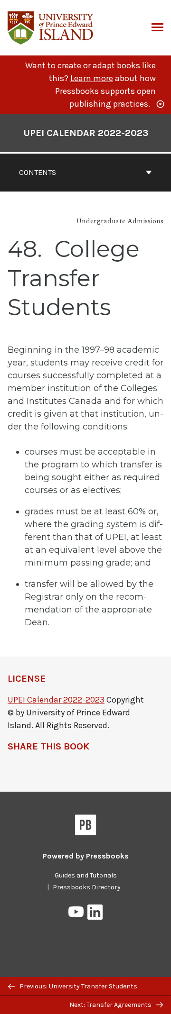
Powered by (86, 855)
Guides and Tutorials (86, 875)
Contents (37, 172)
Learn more (91, 78)
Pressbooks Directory (87, 887)
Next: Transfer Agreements (111, 1005)
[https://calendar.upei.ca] (51, 26)
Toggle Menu (157, 28)
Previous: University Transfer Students (77, 986)
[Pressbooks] (85, 826)
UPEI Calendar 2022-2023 (85, 133)
